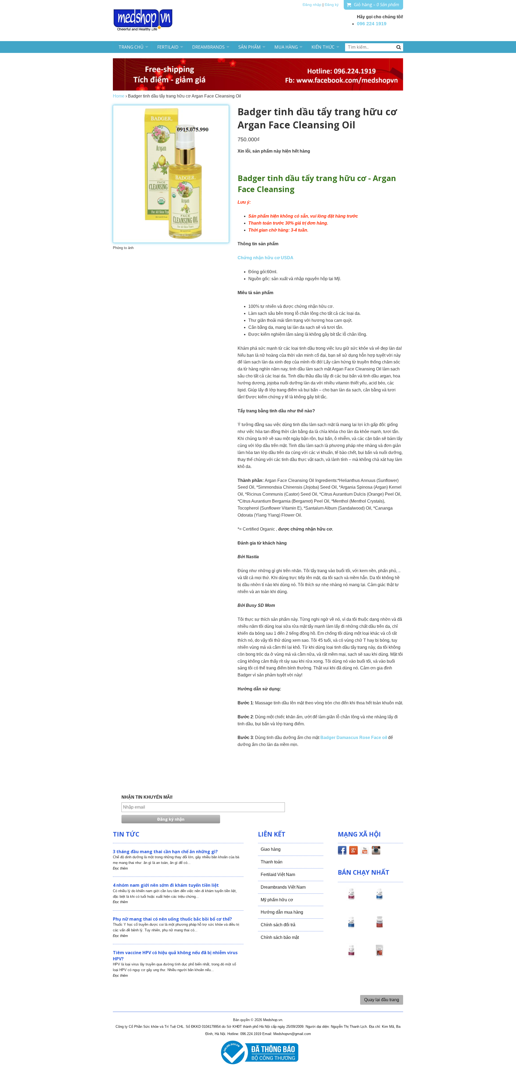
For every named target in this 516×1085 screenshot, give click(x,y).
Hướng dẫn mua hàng (282, 912)
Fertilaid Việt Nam (278, 874)
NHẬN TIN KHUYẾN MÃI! (147, 797)
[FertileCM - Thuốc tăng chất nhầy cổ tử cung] (351, 955)
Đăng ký (332, 5)
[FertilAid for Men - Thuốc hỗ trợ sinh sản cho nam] (351, 927)
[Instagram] (376, 851)
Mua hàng (286, 47)
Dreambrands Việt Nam (283, 887)
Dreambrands (208, 47)
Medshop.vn (272, 1020)
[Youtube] (364, 851)
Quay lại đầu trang (381, 999)
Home (118, 96)
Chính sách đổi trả (278, 924)
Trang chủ (131, 47)
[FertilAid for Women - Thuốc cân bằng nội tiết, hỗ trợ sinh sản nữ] (379, 927)
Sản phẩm (249, 47)
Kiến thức (323, 47)
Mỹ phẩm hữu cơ (277, 899)
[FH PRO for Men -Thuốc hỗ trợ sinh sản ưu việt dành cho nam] (379, 898)
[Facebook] (342, 851)
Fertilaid (167, 47)
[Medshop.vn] (143, 20)
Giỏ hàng (376, 5)
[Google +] (353, 851)
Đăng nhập (312, 5)
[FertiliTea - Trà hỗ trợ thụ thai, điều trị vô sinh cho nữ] (379, 955)
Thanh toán (271, 862)
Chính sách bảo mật (280, 937)
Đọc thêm (120, 868)
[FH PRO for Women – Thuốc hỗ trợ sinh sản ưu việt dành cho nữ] (351, 898)
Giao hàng (271, 849)
